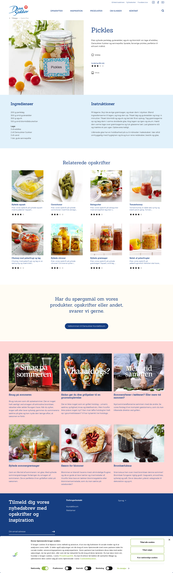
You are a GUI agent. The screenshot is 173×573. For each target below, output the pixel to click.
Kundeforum (72, 506)
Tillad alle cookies (147, 542)
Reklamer (70, 510)
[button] (56, 10)
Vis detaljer (121, 568)
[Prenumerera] (52, 532)
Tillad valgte (147, 550)
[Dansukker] (19, 10)
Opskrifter (24, 18)
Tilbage (15, 18)
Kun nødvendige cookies (147, 558)
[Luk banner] (169, 540)
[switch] (68, 568)
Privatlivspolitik (66, 556)
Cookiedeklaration (88, 559)
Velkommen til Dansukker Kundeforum (86, 326)
